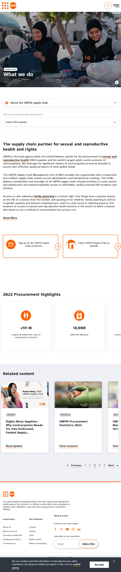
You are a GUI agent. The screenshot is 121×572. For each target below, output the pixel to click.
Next (111, 465)
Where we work (10, 531)
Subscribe (88, 544)
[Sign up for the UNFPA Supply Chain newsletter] (58, 246)
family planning (43, 196)
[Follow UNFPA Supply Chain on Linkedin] (118, 246)
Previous (76, 465)
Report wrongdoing (38, 543)
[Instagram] (73, 529)
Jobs (31, 535)
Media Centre (35, 539)
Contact (32, 527)
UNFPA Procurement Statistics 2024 (73, 423)
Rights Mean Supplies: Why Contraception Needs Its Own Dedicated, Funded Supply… (24, 427)
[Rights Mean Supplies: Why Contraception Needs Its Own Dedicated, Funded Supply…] (25, 394)
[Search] (108, 5)
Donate (32, 531)
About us (7, 527)
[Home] (10, 5)
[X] (61, 529)
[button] (10, 218)
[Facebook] (55, 529)
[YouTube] (67, 529)
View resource (68, 446)
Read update (14, 446)
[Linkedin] (79, 529)
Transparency (9, 543)
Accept (99, 564)
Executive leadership (12, 535)
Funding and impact (12, 539)
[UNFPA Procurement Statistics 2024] (78, 394)
